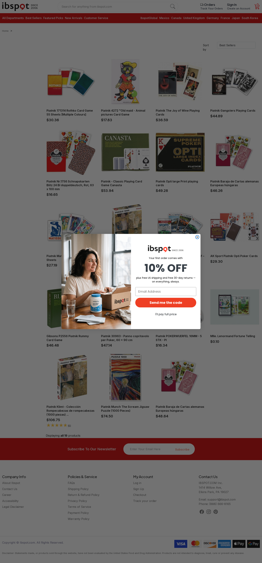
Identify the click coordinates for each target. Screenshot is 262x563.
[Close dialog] (197, 237)
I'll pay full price (166, 314)
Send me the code (166, 302)
